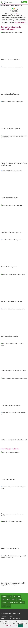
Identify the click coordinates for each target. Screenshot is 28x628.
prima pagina (4, 616)
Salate (13, 599)
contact (10, 616)
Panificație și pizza (13, 602)
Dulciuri (4, 602)
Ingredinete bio (6, 606)
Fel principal (17, 596)
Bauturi (22, 602)
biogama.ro (19, 14)
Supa (10, 596)
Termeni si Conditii (11, 618)
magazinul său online (20, 22)
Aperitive (4, 596)
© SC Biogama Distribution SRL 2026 (10, 613)
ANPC (18, 618)
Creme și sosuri (6, 599)
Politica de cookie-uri (11, 625)
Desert (19, 599)
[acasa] (7, 2)
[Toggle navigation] (2, 2)
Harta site (3, 618)
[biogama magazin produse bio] (14, 9)
